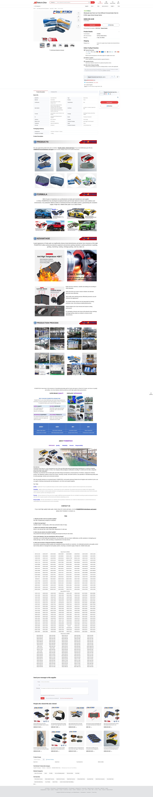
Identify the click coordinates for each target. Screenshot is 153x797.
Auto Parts (51, 8)
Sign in (118, 3)
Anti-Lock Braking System (59, 773)
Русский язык (66, 789)
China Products (53, 788)
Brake (56, 8)
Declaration (89, 792)
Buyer (92, 6)
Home (34, 8)
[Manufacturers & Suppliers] (39, 2)
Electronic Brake (60, 8)
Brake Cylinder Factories (49, 779)
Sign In (85, 86)
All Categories (37, 6)
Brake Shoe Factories (71, 779)
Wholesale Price (78, 788)
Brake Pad (35, 761)
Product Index (97, 788)
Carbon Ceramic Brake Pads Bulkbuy (67, 781)
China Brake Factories (38, 779)
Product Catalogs (50, 759)
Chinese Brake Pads (81, 779)
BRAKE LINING (101, 761)
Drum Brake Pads (110, 779)
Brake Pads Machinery (38, 781)
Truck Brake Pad (79, 761)
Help (98, 6)
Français (61, 789)
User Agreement (83, 792)
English (48, 789)
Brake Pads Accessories (100, 779)
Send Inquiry (92, 25)
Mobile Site (102, 788)
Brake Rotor (57, 761)
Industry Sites (84, 788)
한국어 (86, 789)
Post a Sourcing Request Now (66, 698)
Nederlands (79, 789)
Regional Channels (91, 788)
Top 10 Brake (47, 781)
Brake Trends (55, 781)
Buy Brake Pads (90, 779)
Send (42, 698)
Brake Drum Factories (61, 779)
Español (52, 789)
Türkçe (100, 789)
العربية (83, 789)
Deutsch (74, 789)
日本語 (90, 789)
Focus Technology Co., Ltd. (68, 792)
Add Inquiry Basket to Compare (57, 50)
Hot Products (47, 788)
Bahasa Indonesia (110, 789)
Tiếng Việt (103, 789)
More (34, 784)
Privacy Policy (94, 792)
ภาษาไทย (96, 789)
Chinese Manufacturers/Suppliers (62, 788)
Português (56, 789)
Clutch (45, 773)
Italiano (70, 789)
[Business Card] (117, 97)
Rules (119, 6)
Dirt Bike (50, 773)
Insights (106, 788)
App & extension (105, 6)
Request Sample (104, 28)
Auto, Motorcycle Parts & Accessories (43, 8)
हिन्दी (92, 789)
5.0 (104, 93)
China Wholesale (71, 788)
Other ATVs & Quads (38, 773)
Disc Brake (77, 773)
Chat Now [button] (112, 25)
